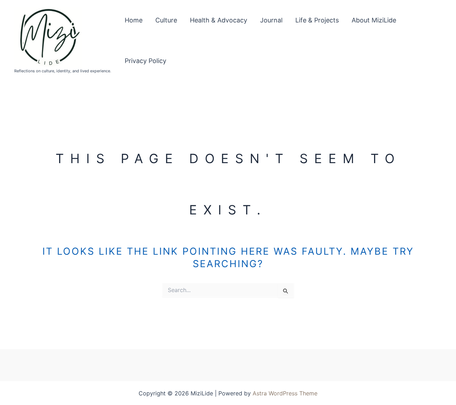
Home (133, 20)
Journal (271, 20)
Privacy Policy (145, 60)
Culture (166, 20)
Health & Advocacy (218, 20)
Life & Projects (317, 20)
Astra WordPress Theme (285, 393)
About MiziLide (374, 20)
